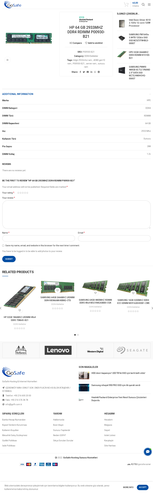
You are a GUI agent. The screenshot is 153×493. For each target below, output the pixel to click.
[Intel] (132, 350)
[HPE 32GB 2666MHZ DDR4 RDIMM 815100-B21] (122, 56)
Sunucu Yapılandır (61, 430)
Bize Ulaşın (58, 425)
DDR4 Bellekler (91, 56)
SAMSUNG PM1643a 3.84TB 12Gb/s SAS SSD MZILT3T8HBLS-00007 (139, 39)
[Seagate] (58, 350)
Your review (8, 197)
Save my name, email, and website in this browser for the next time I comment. (42, 245)
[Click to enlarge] (7, 60)
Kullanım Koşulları (10, 430)
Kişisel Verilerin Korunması (14, 425)
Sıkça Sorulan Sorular (63, 440)
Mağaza (108, 425)
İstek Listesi (109, 435)
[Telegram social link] (99, 72)
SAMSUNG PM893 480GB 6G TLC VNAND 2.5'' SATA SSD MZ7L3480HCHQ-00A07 (139, 73)
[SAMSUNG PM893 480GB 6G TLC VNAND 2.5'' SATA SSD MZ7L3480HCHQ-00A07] (122, 73)
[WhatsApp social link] (95, 72)
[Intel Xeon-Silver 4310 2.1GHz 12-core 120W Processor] (122, 24)
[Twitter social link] (84, 72)
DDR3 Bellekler (19, 324)
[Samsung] (95, 350)
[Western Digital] (21, 350)
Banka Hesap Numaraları (14, 420)
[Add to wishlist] (19, 310)
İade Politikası (8, 445)
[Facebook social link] (80, 72)
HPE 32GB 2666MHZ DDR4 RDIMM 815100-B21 (139, 55)
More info (128, 487)
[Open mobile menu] (149, 4)
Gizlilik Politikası (9, 440)
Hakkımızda (58, 420)
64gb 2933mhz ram (82, 60)
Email (81, 232)
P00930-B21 (79, 63)
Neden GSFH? (59, 435)
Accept (142, 487)
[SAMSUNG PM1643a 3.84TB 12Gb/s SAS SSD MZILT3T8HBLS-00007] (122, 39)
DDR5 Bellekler (95, 307)
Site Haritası (110, 445)
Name (5, 232)
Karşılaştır (109, 440)
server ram (91, 63)
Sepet (107, 430)
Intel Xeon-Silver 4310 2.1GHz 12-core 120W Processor (139, 23)
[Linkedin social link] (91, 72)
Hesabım (108, 420)
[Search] (143, 4)
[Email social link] (88, 72)
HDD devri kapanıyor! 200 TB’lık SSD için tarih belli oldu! (118, 373)
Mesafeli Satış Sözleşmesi (14, 435)
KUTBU (134, 464)
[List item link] (38, 395)
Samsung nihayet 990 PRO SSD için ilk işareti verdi (115, 385)
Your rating (8, 193)
